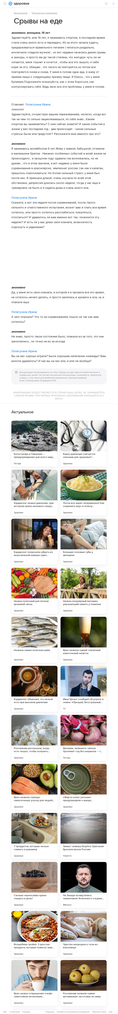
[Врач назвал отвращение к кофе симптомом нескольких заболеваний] (34, 983)
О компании (14, 1012)
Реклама (26, 1012)
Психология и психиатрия (44, 13)
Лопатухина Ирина (38, 104)
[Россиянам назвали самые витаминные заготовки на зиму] (84, 983)
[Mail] (10, 3)
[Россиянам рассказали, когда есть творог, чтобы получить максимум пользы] (34, 738)
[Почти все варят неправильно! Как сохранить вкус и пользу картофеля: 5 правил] (84, 493)
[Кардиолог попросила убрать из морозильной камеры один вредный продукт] (34, 542)
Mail (5, 1012)
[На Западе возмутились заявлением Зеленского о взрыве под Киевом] (84, 885)
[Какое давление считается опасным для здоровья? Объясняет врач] (84, 444)
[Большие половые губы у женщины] (84, 542)
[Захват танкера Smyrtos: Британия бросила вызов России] (84, 836)
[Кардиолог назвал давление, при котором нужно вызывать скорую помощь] (34, 493)
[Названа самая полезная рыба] (34, 640)
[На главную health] (20, 3)
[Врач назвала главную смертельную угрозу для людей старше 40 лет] (34, 787)
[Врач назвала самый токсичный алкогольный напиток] (84, 640)
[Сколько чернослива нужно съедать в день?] (34, 885)
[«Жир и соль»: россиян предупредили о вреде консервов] (84, 787)
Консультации (20, 13)
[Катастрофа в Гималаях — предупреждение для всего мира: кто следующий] (34, 444)
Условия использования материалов (73, 1012)
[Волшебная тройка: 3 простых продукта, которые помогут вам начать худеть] (34, 934)
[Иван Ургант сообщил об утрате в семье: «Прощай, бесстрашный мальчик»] (84, 689)
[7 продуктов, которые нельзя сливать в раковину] (34, 836)
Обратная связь (99, 1012)
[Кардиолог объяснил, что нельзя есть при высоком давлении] (34, 689)
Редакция (49, 1012)
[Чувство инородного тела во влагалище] (84, 934)
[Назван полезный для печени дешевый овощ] (34, 591)
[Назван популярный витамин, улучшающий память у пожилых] (84, 591)
